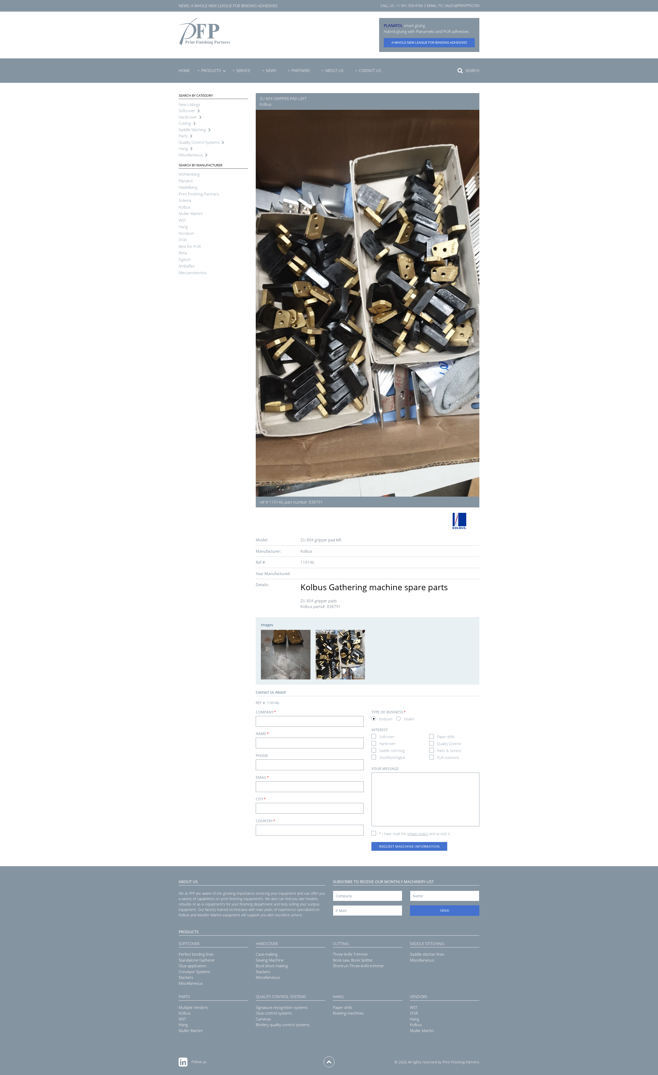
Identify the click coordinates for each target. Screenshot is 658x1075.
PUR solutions (448, 757)
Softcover (187, 110)
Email (262, 777)
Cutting (185, 123)
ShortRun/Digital (392, 757)
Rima (183, 252)
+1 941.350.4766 (409, 5)
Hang (183, 148)
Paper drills (446, 736)
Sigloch (185, 259)
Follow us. (199, 1061)
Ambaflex (187, 265)
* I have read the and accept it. (415, 833)
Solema (185, 200)
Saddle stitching (392, 750)
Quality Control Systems (199, 142)
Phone (262, 755)
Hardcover (188, 117)
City (260, 798)
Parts (183, 135)
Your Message (385, 768)
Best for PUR (190, 246)
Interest (379, 729)
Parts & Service (449, 750)
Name (262, 733)
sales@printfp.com (461, 5)
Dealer (409, 718)
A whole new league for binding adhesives (234, 5)
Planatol (186, 180)
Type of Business (388, 712)
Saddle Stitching (192, 129)
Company (266, 712)
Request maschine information (409, 846)
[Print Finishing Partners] (204, 31)
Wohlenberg (189, 174)
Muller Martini (191, 213)
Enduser (385, 718)
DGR (183, 239)
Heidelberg (188, 187)
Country (265, 820)
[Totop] (329, 1061)
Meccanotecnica (192, 272)
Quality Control (449, 743)
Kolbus (184, 207)
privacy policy (417, 833)
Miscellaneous (191, 154)
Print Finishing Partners (199, 193)
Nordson (186, 233)
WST (182, 220)
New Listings (189, 104)
